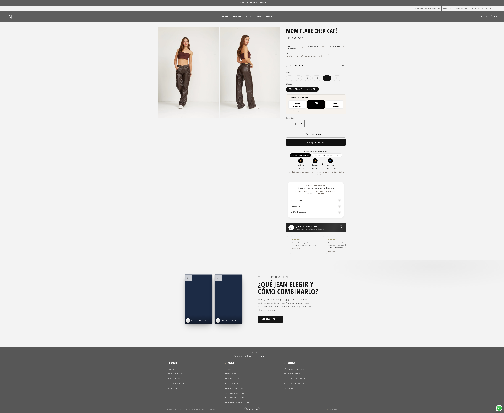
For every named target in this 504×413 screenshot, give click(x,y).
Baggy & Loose (174, 379)
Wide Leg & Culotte (234, 393)
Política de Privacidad (295, 383)
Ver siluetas (268, 319)
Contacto (288, 388)
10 (318, 78)
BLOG (492, 8)
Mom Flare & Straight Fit (302, 89)
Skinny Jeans (172, 388)
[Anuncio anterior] (156, 3)
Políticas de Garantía (294, 379)
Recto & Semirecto (176, 383)
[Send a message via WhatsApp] (499, 408)
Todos (228, 369)
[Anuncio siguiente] (348, 3)
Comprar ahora (316, 142)
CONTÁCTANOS (479, 8)
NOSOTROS (448, 8)
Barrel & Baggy (232, 383)
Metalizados (231, 374)
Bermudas (171, 369)
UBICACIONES (463, 8)
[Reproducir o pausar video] (188, 320)
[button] (316, 65)
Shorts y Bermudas (234, 379)
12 (327, 78)
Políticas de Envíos (293, 374)
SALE (259, 16)
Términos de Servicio (294, 369)
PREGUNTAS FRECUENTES (427, 8)
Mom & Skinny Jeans (234, 388)
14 (338, 78)
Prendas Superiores (176, 374)
